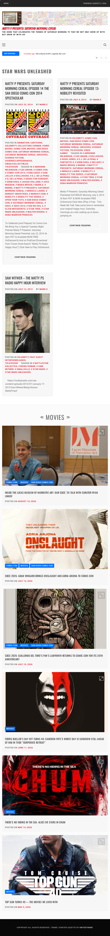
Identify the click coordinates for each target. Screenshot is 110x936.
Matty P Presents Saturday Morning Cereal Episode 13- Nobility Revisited (79, 88)
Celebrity (11, 146)
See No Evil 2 (35, 206)
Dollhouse (22, 176)
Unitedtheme (86, 928)
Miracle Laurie (36, 191)
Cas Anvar (26, 170)
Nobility (88, 171)
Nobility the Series (29, 197)
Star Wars (39, 369)
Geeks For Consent (36, 179)
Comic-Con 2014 (16, 173)
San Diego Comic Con (82, 141)
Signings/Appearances (18, 161)
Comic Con (20, 149)
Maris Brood (24, 185)
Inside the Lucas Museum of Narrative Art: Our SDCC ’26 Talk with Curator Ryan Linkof (51, 494)
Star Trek (34, 209)
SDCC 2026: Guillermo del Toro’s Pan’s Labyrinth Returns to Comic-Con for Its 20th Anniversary (54, 657)
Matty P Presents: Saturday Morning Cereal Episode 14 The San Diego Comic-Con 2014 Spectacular (27, 90)
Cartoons (36, 143)
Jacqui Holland (31, 182)
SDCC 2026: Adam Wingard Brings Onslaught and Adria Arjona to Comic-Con (49, 576)
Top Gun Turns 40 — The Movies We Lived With (31, 902)
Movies (31, 149)
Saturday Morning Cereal (33, 152)
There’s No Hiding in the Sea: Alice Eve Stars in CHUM (35, 822)
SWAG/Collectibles (16, 164)
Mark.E (44, 104)
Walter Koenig (36, 212)
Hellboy (96, 162)
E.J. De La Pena (40, 176)
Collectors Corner (29, 146)
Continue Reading (25, 257)
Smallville (23, 369)
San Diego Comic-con (26, 201)
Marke (81, 165)
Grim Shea (13, 182)
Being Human (27, 366)
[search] (105, 45)
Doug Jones (69, 159)
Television (11, 167)
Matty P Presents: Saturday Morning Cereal (29, 28)
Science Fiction (14, 158)
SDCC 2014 (19, 206)
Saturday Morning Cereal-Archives (26, 155)
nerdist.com (38, 194)
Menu (6, 3)
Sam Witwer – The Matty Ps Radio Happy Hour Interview (25, 280)
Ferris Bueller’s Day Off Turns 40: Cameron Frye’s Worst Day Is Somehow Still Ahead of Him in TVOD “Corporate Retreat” (54, 740)
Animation (23, 143)
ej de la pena (14, 179)
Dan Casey (34, 173)
